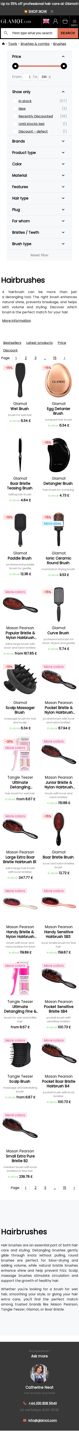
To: (36, 76)
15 (54, 358)
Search (68, 33)
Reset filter (40, 255)
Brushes (59, 43)
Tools (12, 43)
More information (16, 320)
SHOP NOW (38, 11)
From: (17, 76)
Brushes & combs (35, 43)
